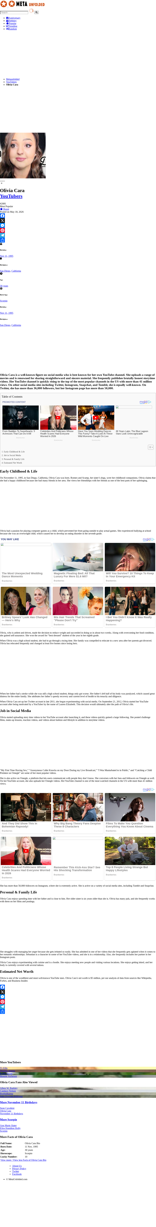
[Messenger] (78, 225)
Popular (12, 23)
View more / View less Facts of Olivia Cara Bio (23, 1160)
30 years (4, 286)
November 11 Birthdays (11, 1113)
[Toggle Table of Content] (149, 447)
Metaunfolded (13, 79)
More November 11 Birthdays (18, 1102)
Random (13, 29)
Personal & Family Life (14, 459)
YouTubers (11, 82)
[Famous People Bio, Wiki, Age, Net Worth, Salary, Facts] (23, 6)
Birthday (12, 20)
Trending (13, 26)
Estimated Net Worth (13, 463)
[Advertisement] (78, 54)
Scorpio (3, 300)
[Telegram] (78, 235)
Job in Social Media (12, 455)
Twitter (15, 1171)
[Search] (36, 12)
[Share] (78, 240)
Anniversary (14, 18)
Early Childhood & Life (14, 451)
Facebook (17, 1174)
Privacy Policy (19, 1168)
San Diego (5, 271)
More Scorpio (8, 1119)
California (16, 271)
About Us (17, 1166)
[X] (78, 220)
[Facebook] (78, 215)
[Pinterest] (78, 230)
